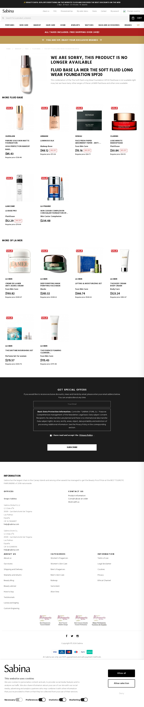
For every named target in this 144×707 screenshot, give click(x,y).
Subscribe (72, 447)
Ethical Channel (104, 580)
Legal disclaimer (104, 563)
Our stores (8, 563)
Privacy (101, 575)
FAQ (55, 11)
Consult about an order (78, 498)
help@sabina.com (11, 524)
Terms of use (103, 558)
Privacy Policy (86, 435)
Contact (103, 11)
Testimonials (9, 597)
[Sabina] (6, 10)
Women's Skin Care (59, 563)
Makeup (54, 580)
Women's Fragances (59, 558)
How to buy (9, 591)
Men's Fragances (58, 569)
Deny (121, 693)
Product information (77, 495)
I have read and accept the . (73, 435)
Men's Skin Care (57, 575)
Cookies (101, 569)
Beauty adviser (10, 586)
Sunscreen (55, 586)
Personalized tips (67, 11)
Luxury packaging (11, 602)
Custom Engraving (11, 608)
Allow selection (121, 683)
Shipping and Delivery (13, 569)
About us (46, 11)
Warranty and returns (13, 575)
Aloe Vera (55, 591)
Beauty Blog (9, 580)
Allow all (121, 673)
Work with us (73, 502)
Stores (94, 11)
